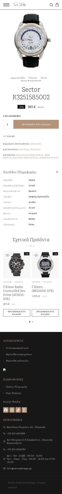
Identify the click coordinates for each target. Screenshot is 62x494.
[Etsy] (24, 410)
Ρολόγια (33, 77)
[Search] (51, 5)
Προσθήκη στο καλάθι (36, 124)
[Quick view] (7, 255)
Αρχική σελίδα (18, 77)
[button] (16, 313)
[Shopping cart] (57, 5)
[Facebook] (6, 410)
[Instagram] (12, 410)
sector (17, 157)
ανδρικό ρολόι (49, 157)
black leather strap (29, 154)
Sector (44, 77)
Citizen (7, 282)
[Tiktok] (18, 410)
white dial (31, 157)
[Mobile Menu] (6, 5)
